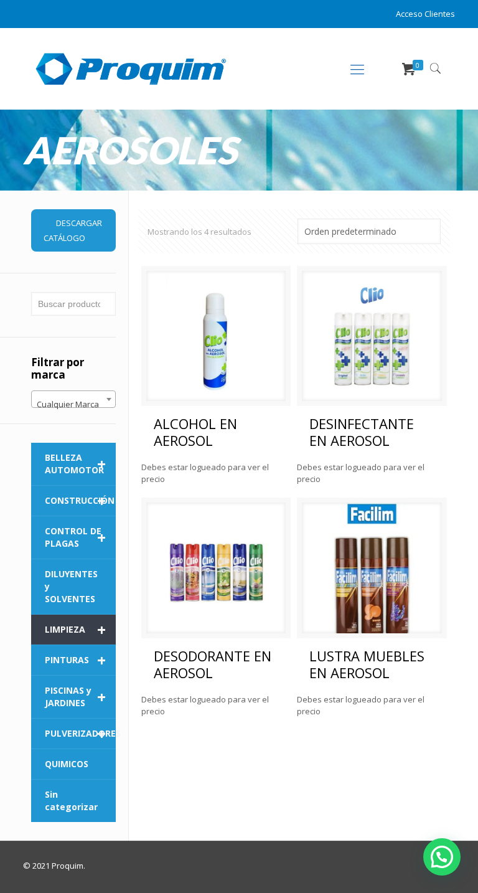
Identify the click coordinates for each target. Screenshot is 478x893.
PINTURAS (75, 660)
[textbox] (73, 404)
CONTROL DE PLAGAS (75, 537)
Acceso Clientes (425, 13)
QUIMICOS (66, 764)
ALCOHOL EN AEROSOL (195, 432)
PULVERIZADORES (80, 733)
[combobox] (73, 399)
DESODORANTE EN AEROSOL (212, 664)
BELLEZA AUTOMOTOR (75, 463)
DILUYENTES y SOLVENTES (71, 586)
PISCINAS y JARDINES (75, 696)
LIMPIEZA (75, 629)
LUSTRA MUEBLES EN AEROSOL (366, 664)
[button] (442, 857)
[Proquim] (131, 68)
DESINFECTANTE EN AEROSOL (361, 432)
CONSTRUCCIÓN (80, 500)
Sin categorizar (71, 800)
